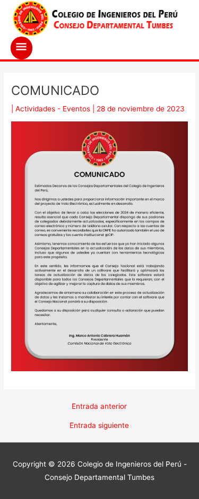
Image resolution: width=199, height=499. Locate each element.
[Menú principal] (21, 48)
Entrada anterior (99, 406)
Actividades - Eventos (52, 108)
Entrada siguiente (99, 426)
